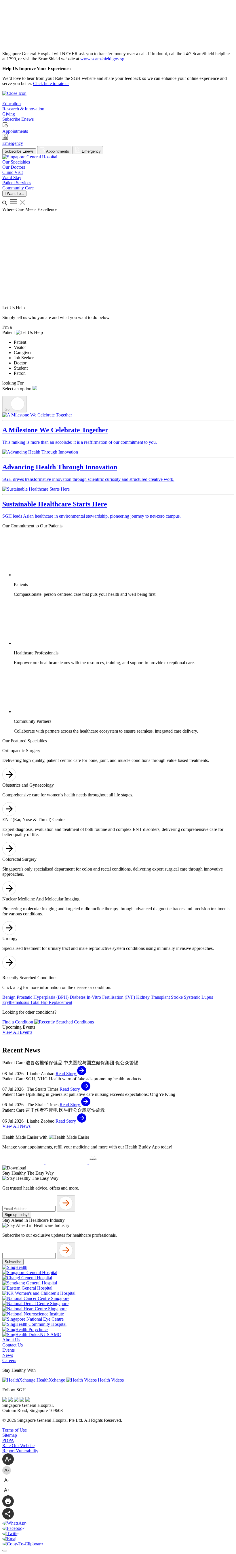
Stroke (177, 997)
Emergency (91, 151)
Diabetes (78, 997)
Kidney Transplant (153, 997)
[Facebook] (5, 1400)
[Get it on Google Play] (67, 1162)
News (7, 1355)
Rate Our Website (18, 1445)
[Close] (4, 1550)
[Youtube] (11, 1400)
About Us (11, 1339)
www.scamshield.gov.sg (102, 58)
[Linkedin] (27, 1400)
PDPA (8, 1440)
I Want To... (14, 193)
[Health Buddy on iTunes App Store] (23, 1162)
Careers (9, 1360)
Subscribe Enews (19, 151)
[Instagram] (17, 1400)
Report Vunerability (20, 1450)
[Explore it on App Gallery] (110, 1162)
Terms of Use (14, 1430)
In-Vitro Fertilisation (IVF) (111, 997)
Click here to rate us (51, 83)
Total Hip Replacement (51, 1002)
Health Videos (110, 1380)
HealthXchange (50, 1380)
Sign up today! (17, 1215)
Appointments (57, 151)
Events (8, 1350)
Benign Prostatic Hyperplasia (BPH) (36, 997)
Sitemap (9, 1435)
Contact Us (12, 1344)
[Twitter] (22, 1400)
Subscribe (13, 1262)
